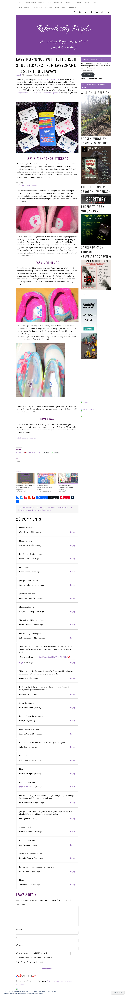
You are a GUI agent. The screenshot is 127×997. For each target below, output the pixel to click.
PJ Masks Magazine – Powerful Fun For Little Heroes (44, 487)
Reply (72, 532)
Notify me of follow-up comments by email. (35, 958)
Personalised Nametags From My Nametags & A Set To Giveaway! (25, 487)
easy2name (27, 507)
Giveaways (48, 7)
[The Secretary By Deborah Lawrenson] (96, 196)
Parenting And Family (73, 2)
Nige (21, 663)
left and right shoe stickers (48, 79)
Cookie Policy (39, 993)
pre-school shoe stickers (32, 510)
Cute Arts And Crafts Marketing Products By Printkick (66, 487)
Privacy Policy (60, 7)
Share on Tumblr (35, 452)
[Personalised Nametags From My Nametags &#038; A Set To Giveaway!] (25, 478)
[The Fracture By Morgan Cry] (96, 216)
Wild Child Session (95, 93)
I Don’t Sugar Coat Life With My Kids (52, 657)
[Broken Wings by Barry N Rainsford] (96, 147)
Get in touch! (72, 7)
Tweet (18, 452)
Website (19, 945)
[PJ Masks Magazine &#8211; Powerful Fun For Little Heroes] (47, 478)
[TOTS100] (85, 411)
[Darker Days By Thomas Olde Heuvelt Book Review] (96, 261)
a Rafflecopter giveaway (26, 438)
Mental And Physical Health (35, 2)
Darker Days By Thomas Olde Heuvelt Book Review (96, 252)
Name (19, 930)
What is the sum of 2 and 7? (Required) (31, 953)
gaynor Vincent (25, 787)
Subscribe (88, 75)
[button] (47, 127)
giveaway (34, 507)
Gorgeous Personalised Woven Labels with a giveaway (38, 93)
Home (19, 2)
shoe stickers (46, 510)
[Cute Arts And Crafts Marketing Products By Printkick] (68, 478)
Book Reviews (38, 7)
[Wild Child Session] (96, 97)
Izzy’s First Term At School (26, 185)
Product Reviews (23, 7)
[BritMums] (85, 402)
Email (19, 938)
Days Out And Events (90, 2)
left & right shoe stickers (47, 507)
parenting (60, 507)
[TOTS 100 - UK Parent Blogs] (89, 409)
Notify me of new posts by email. (31, 962)
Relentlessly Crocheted (55, 2)
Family (19, 75)
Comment (20, 905)
